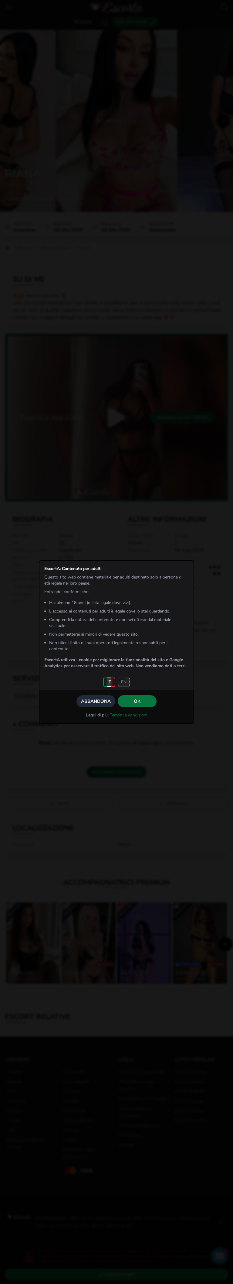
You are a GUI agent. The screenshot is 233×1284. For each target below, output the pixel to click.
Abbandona (96, 701)
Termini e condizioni (128, 715)
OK (137, 701)
